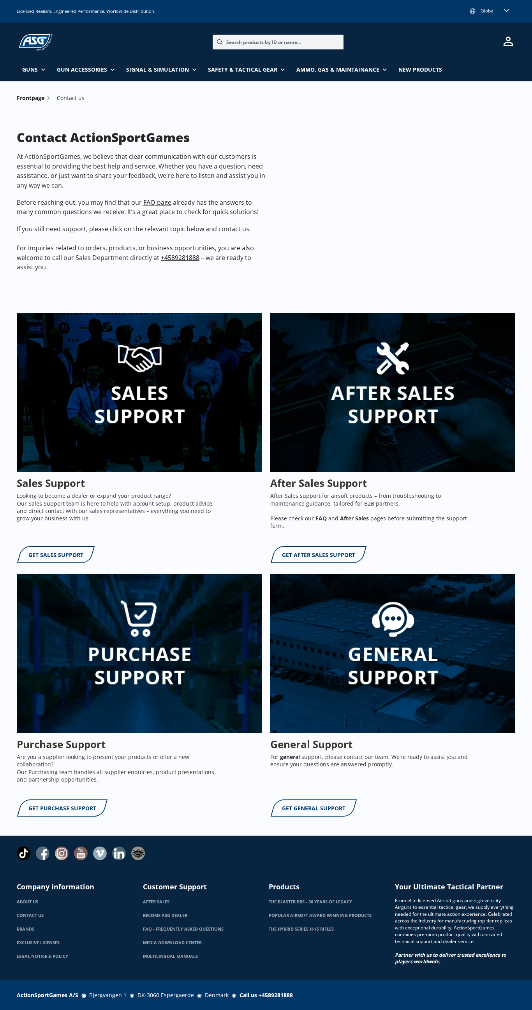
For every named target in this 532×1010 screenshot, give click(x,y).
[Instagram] (62, 853)
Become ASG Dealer (165, 915)
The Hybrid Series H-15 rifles (301, 929)
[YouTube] (81, 853)
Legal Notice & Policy (42, 956)
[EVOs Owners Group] (138, 853)
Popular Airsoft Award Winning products (320, 915)
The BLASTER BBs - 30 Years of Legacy (310, 902)
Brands (25, 929)
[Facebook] (42, 853)
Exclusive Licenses (38, 942)
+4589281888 (180, 257)
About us (27, 902)
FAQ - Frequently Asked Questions (183, 929)
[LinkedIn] (119, 853)
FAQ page (157, 202)
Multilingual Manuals (170, 956)
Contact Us (30, 915)
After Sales (156, 902)
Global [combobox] (488, 10)
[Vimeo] (100, 853)
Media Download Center (172, 942)
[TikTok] (23, 853)
